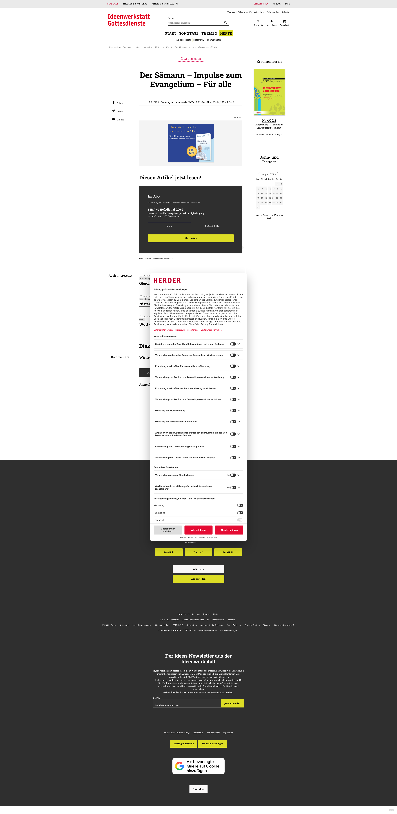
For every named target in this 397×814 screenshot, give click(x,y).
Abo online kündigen (228, 630)
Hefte (226, 33)
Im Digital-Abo (212, 226)
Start (170, 33)
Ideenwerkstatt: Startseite (120, 47)
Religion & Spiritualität (165, 3)
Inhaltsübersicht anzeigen (270, 134)
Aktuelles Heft (183, 39)
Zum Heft (169, 552)
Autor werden (273, 12)
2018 (157, 47)
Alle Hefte (198, 568)
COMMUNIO (178, 625)
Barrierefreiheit (213, 732)
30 (281, 202)
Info (287, 3)
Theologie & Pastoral (135, 3)
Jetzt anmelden (232, 703)
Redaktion (285, 12)
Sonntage (188, 33)
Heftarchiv (198, 39)
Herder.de (112, 3)
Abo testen (191, 238)
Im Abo (169, 226)
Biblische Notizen (252, 625)
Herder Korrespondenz (142, 625)
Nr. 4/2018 (167, 47)
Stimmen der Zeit (162, 625)
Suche (171, 18)
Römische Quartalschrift (284, 625)
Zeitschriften (261, 3)
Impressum (228, 732)
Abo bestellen (198, 578)
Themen (209, 33)
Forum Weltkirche (234, 625)
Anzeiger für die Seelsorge (212, 625)
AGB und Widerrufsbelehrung (177, 732)
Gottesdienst (191, 625)
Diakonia (266, 625)
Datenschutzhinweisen (222, 692)
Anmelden (168, 258)
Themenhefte (214, 39)
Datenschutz (198, 732)
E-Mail (156, 697)
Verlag (277, 3)
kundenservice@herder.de (205, 630)
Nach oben (198, 788)
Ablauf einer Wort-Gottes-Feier (251, 12)
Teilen (120, 103)
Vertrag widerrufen (184, 743)
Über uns (231, 12)
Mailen (120, 119)
